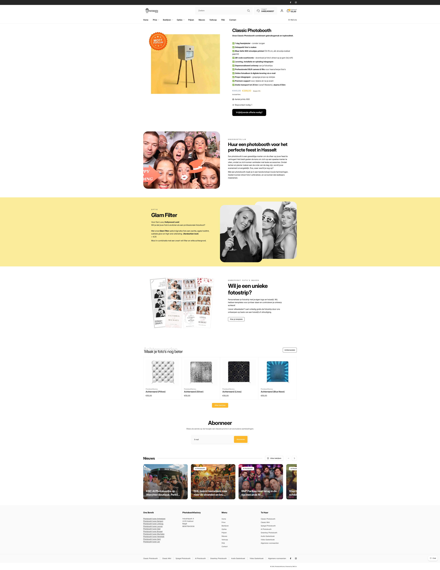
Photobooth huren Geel (151, 529)
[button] (292, 10)
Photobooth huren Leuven (153, 526)
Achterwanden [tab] (290, 350)
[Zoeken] (248, 10)
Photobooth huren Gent (152, 539)
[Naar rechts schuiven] (294, 458)
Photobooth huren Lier (151, 542)
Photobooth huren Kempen (153, 521)
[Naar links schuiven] (288, 458)
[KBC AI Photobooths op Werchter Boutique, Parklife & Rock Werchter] (165, 481)
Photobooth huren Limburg (153, 524)
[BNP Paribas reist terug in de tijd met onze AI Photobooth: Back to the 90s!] (261, 481)
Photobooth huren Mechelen (153, 534)
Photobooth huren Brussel (152, 531)
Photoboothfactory (280, 566)
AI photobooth (200, 468)
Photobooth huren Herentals (153, 536)
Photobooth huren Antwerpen (154, 519)
